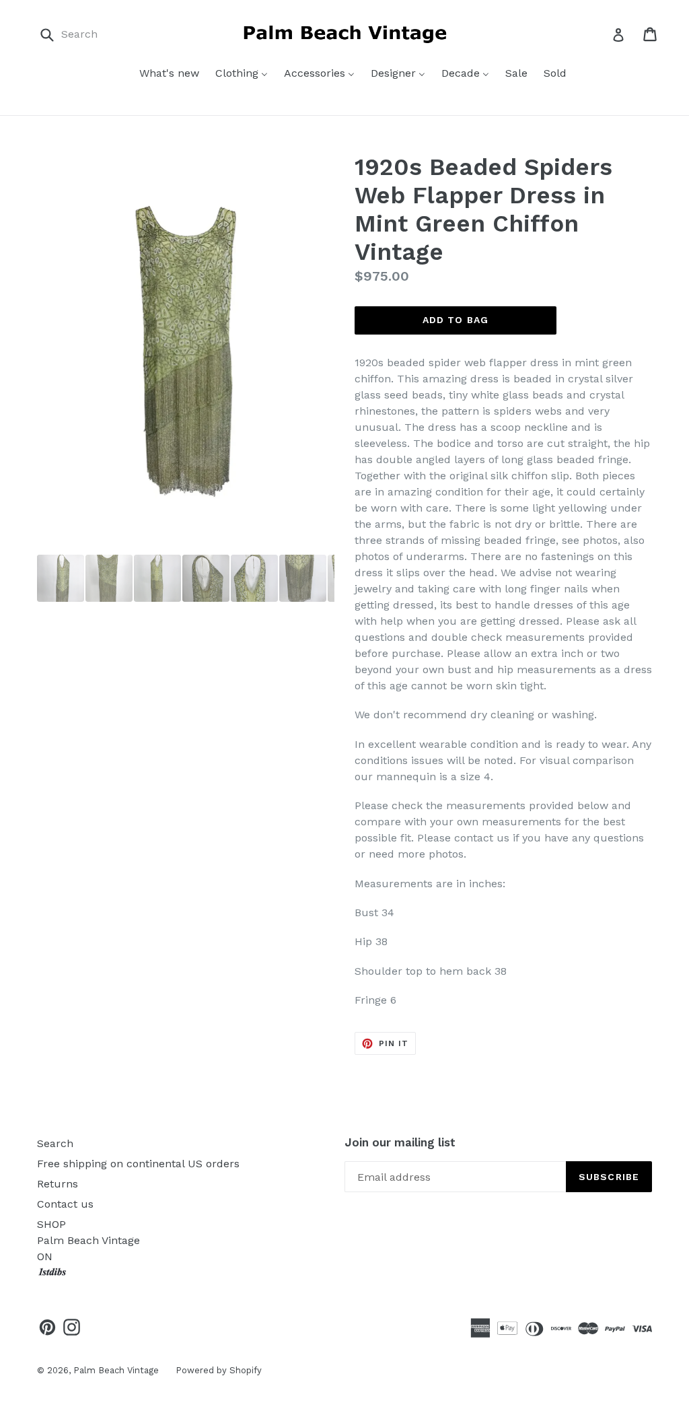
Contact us (65, 1204)
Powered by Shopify (219, 1370)
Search (55, 1143)
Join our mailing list (400, 1142)
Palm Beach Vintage (116, 1370)
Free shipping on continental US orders (138, 1163)
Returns (57, 1183)
